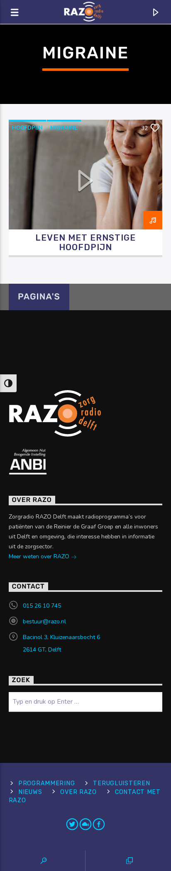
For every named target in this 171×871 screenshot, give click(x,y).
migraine (64, 128)
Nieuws (30, 792)
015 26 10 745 (42, 606)
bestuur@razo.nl (44, 621)
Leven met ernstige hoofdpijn (85, 242)
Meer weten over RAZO (40, 556)
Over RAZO (78, 792)
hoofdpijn (27, 128)
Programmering (46, 783)
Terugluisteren (121, 783)
